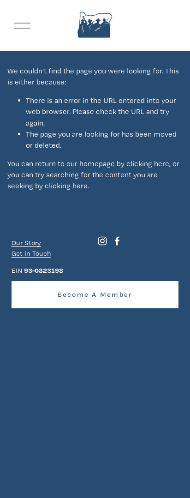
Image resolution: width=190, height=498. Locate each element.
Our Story (26, 243)
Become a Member (95, 294)
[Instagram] (102, 241)
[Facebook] (117, 241)
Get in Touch (31, 253)
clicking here (147, 163)
